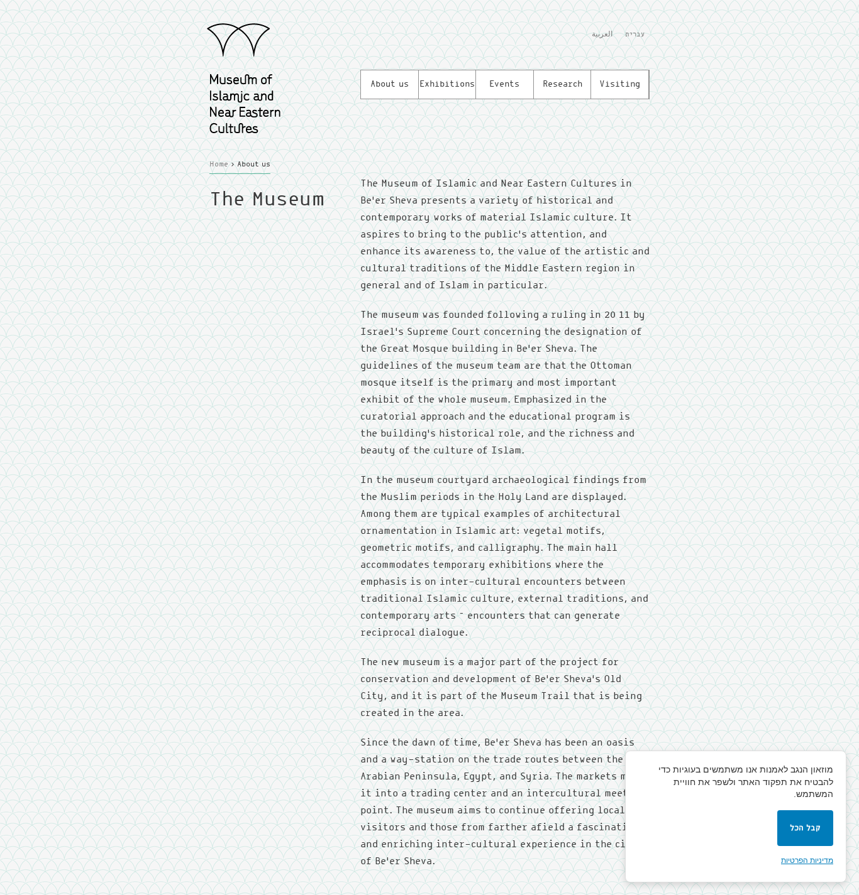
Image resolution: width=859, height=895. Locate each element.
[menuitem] (602, 35)
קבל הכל (805, 828)
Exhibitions (447, 84)
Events (504, 84)
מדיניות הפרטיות (807, 860)
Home (218, 164)
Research (562, 84)
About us (389, 84)
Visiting (619, 84)
